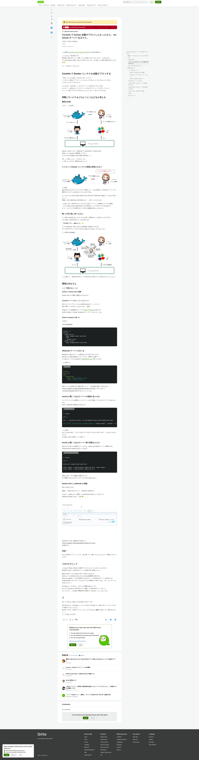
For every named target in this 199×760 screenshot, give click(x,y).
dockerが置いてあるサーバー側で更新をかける (138, 87)
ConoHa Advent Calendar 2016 (79, 52)
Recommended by (74, 655)
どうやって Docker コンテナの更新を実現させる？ (138, 62)
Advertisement (88, 755)
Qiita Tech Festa (104, 747)
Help (85, 752)
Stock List (46, 5)
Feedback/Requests (89, 749)
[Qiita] (41, 2)
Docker (64, 41)
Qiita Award (103, 749)
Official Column (71, 5)
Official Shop (136, 742)
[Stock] (51, 16)
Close (20, 754)
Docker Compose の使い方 (136, 78)
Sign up (13, 755)
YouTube (119, 747)
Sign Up (93, 718)
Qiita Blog (151, 742)
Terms (85, 739)
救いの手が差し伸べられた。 (136, 65)
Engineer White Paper (105, 752)
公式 (63, 321)
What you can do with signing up (77, 641)
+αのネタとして (131, 95)
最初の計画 (131, 59)
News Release (152, 744)
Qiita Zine (135, 739)
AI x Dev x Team (102, 5)
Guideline (86, 744)
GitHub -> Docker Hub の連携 (137, 72)
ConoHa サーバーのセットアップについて (139, 75)
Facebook (119, 744)
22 (51, 12)
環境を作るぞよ (131, 68)
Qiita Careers (91, 5)
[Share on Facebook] (51, 28)
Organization (81, 5)
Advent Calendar (104, 744)
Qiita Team (135, 736)
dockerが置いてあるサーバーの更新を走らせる (138, 83)
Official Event (60, 5)
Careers (151, 739)
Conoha (69, 41)
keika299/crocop (86, 359)
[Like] (51, 9)
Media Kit (86, 747)
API (101, 755)
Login (151, 2)
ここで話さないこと (133, 70)
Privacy (86, 742)
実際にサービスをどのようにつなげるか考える (137, 56)
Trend (40, 5)
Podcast (119, 749)
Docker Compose (89, 310)
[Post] (51, 23)
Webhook (75, 41)
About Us (151, 736)
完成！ (130, 93)
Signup (158, 2)
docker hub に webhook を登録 (136, 91)
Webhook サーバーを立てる (135, 81)
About (85, 736)
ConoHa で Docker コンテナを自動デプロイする (137, 52)
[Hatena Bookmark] (51, 32)
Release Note (103, 736)
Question (53, 5)
